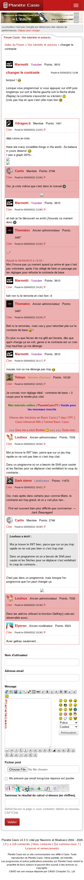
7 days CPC (65, 417)
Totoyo (20, 377)
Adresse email (14, 671)
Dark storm (24, 480)
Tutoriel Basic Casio (56, 422)
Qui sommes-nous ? (66, 844)
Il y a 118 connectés (18, 844)
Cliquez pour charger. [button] (29, 30)
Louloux (21, 437)
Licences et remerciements (42, 848)
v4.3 (22, 840)
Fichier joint (13, 762)
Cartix (20, 171)
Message (10, 686)
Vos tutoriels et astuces (42, 44)
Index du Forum (14, 44)
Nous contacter (42, 844)
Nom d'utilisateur (16, 655)
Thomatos (23, 230)
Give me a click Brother (30, 430)
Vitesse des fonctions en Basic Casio (32, 417)
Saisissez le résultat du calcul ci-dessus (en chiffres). (40, 795)
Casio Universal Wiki (28, 422)
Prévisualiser (68, 732)
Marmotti (22, 64)
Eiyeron (21, 625)
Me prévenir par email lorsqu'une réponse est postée (41, 778)
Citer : (10, 129)
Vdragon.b (23, 123)
